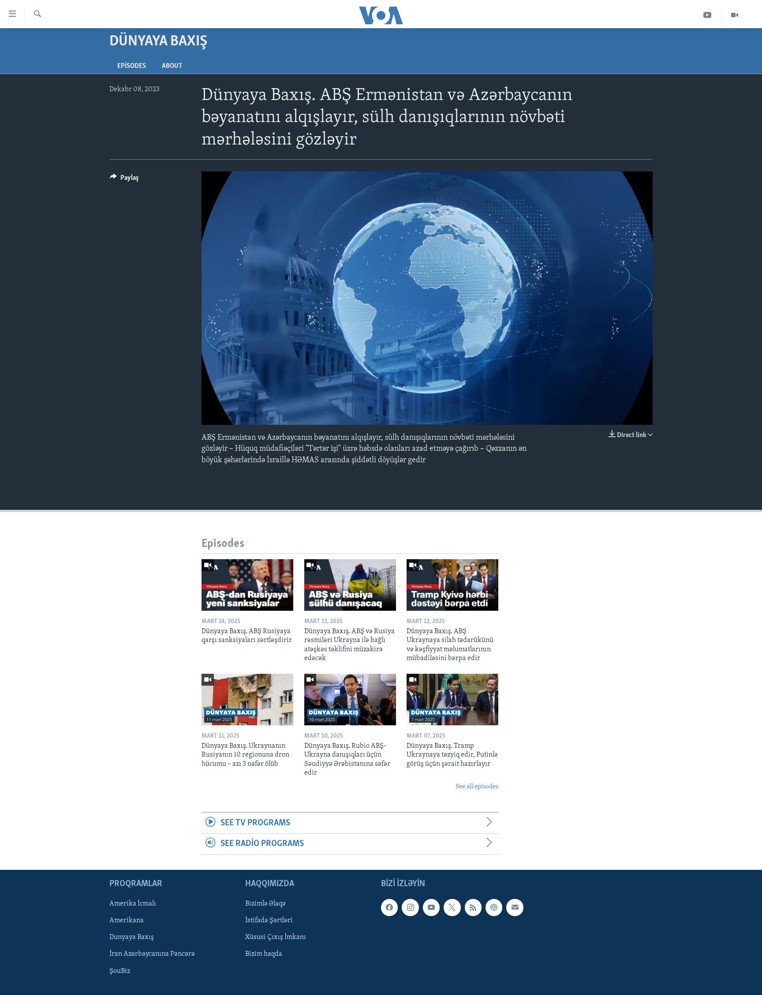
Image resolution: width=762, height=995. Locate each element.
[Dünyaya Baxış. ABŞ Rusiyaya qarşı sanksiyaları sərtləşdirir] (247, 585)
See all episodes (477, 786)
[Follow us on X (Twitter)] (452, 907)
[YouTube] (707, 15)
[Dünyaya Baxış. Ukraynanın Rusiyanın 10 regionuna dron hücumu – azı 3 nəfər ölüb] (247, 699)
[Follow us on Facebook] (389, 907)
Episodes (131, 66)
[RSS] (473, 907)
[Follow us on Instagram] (410, 907)
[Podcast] (494, 907)
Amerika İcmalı (132, 903)
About (172, 66)
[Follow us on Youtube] (431, 907)
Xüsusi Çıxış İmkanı (275, 937)
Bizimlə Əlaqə (265, 903)
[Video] (734, 15)
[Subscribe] (514, 907)
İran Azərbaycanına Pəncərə (152, 954)
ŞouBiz (119, 970)
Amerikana (126, 920)
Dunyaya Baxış (131, 937)
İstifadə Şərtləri (269, 920)
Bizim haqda (263, 954)
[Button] (124, 179)
